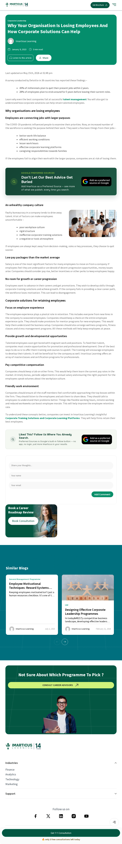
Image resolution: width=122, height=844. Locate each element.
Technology (12, 779)
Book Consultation (23, 521)
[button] (65, 642)
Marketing (11, 784)
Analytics (10, 774)
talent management (75, 99)
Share (45, 57)
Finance (9, 769)
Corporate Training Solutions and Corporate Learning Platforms (42, 418)
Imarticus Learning (26, 41)
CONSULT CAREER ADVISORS (57, 685)
